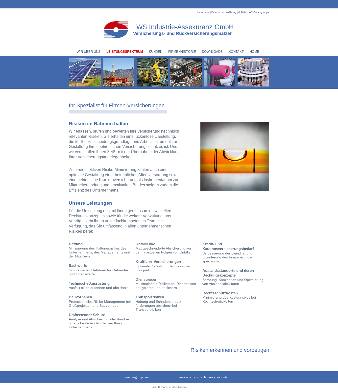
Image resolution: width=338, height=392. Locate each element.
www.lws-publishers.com (174, 387)
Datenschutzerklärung (224, 12)
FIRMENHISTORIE (182, 52)
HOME (254, 52)
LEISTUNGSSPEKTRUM (124, 52)
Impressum (203, 12)
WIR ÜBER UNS (88, 52)
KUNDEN (155, 52)
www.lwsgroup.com (136, 377)
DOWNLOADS (212, 52)
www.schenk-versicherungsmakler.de (203, 377)
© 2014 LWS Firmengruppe (253, 12)
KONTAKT (236, 52)
